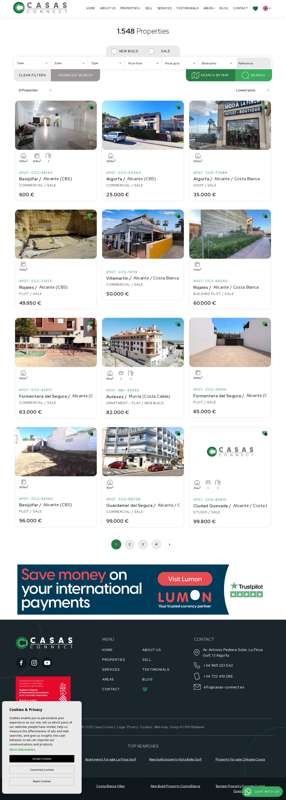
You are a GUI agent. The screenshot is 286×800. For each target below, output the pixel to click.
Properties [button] (129, 8)
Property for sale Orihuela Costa (240, 759)
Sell (149, 8)
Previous (19, 125)
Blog (224, 8)
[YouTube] (47, 662)
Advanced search (75, 75)
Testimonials (187, 8)
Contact (240, 8)
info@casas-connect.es (224, 687)
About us (108, 8)
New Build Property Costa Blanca (175, 786)
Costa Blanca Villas (110, 786)
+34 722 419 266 (218, 676)
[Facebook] (21, 662)
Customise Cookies (42, 770)
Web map (161, 727)
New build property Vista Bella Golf (175, 759)
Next (93, 125)
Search (258, 75)
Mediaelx (197, 727)
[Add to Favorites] (90, 107)
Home (90, 8)
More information (22, 750)
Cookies (146, 727)
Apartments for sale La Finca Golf (110, 759)
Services (164, 8)
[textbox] (34, 63)
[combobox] (32, 63)
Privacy (132, 727)
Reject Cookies (42, 781)
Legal (121, 727)
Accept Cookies (41, 759)
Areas (208, 8)
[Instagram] (34, 662)
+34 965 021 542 (218, 665)
